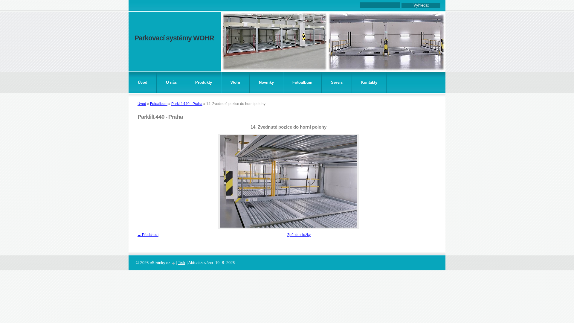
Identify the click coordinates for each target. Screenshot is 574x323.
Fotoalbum (302, 82)
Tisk (181, 262)
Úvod (142, 82)
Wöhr (235, 82)
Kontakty (369, 82)
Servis (337, 82)
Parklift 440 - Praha (186, 104)
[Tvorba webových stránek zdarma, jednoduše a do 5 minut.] (174, 263)
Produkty (203, 82)
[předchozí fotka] (144, 181)
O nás (171, 82)
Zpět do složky (299, 235)
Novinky (266, 82)
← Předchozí (148, 235)
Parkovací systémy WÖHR (174, 38)
